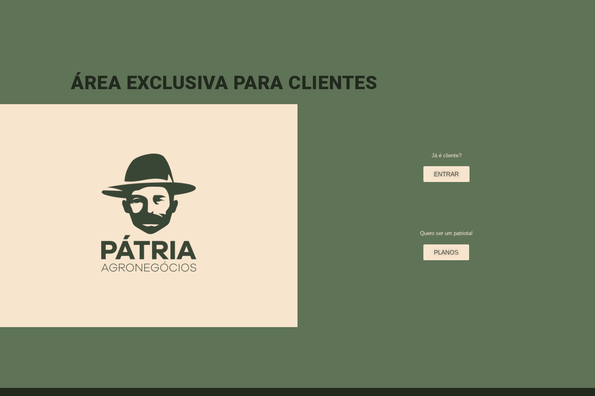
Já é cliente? (446, 155)
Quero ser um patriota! (446, 233)
